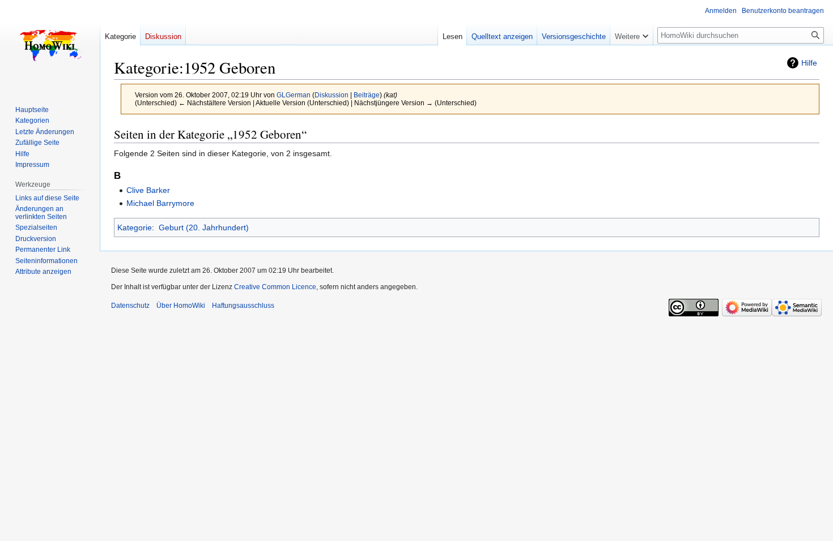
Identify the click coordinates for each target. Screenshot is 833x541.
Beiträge (367, 94)
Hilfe (809, 62)
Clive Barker (148, 190)
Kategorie (134, 227)
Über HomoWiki (180, 306)
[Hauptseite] (50, 45)
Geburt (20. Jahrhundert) (204, 227)
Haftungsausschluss (243, 306)
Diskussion (331, 94)
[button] (631, 34)
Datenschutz (130, 306)
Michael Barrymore (160, 203)
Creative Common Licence (275, 287)
